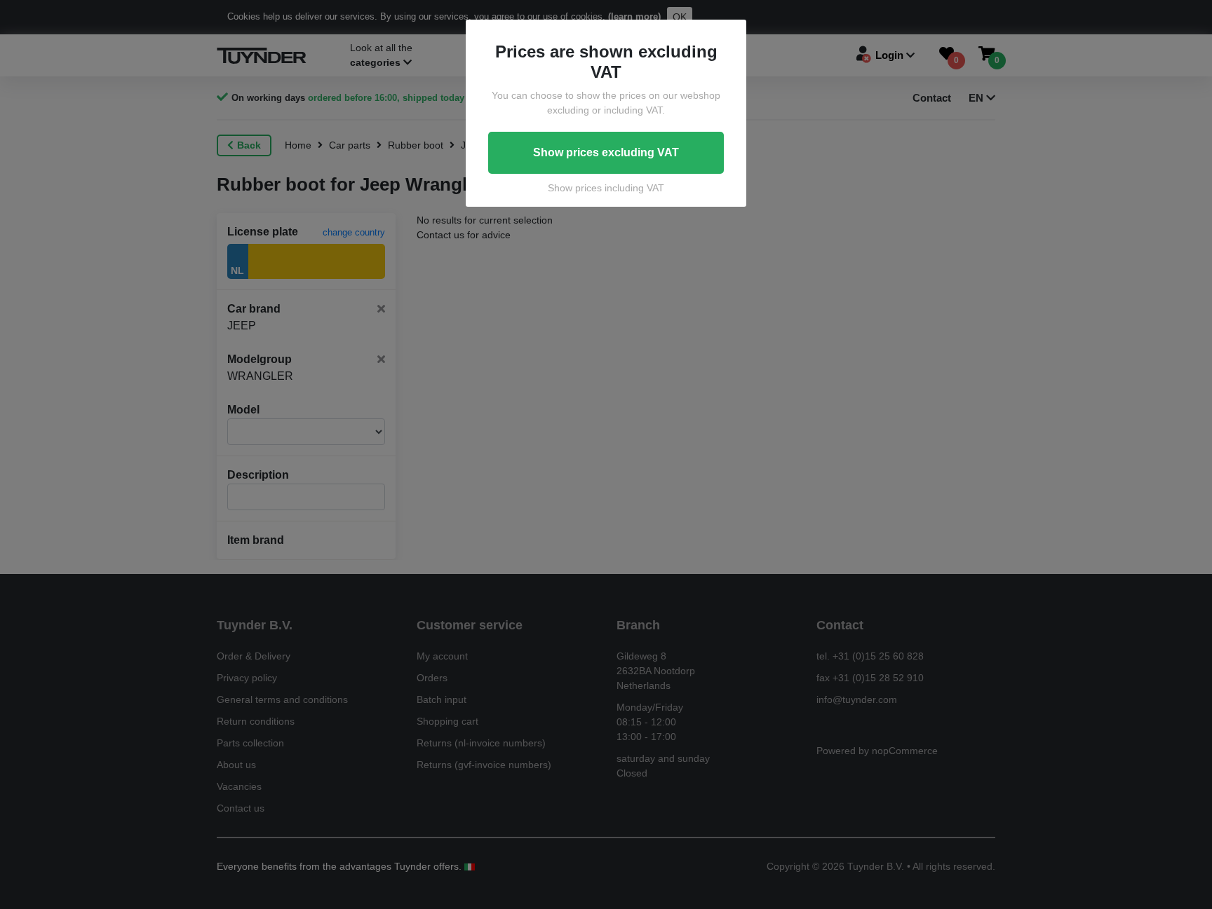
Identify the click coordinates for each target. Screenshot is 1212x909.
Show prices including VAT (606, 187)
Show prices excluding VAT (606, 152)
